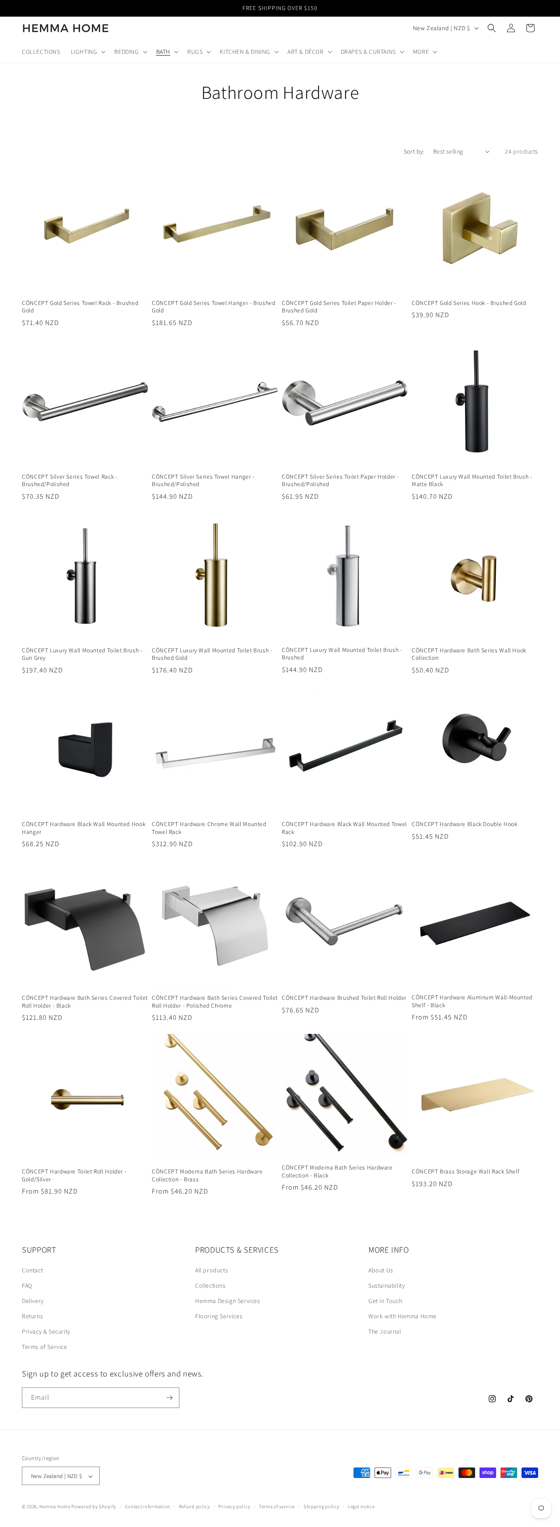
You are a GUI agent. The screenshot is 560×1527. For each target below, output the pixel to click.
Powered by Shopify (93, 1507)
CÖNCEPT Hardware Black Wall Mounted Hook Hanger (83, 828)
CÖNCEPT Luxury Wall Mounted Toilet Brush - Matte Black (472, 480)
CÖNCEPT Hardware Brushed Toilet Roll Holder (344, 998)
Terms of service (277, 1506)
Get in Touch (385, 1301)
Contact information (147, 1506)
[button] (87, 51)
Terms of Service (44, 1347)
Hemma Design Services (227, 1301)
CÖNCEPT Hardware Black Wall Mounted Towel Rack (344, 828)
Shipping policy (322, 1506)
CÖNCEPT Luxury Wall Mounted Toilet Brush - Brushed (342, 654)
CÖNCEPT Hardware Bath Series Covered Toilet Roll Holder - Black (85, 1001)
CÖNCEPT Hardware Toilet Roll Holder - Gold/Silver (74, 1175)
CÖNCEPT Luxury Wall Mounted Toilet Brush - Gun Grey (82, 654)
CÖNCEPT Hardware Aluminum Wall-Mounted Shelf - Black (472, 1001)
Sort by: (414, 151)
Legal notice (361, 1506)
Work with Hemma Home (402, 1316)
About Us (380, 1270)
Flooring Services (218, 1316)
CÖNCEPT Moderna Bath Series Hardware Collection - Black (337, 1171)
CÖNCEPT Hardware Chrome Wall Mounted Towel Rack (209, 828)
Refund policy (194, 1506)
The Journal (384, 1331)
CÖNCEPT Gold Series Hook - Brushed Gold (469, 303)
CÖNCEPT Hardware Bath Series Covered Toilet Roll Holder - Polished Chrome (215, 1001)
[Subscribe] (169, 1397)
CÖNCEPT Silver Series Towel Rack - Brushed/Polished (69, 480)
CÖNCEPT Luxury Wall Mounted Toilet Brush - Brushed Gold (212, 654)
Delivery (33, 1301)
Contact (32, 1270)
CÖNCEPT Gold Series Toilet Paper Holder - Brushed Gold (339, 307)
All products (211, 1270)
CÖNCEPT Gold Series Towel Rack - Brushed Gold (80, 307)
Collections (210, 1285)
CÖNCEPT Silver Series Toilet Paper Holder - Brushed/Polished (340, 480)
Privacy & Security (46, 1331)
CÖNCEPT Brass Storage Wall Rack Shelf (465, 1171)
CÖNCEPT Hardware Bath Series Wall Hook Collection (469, 654)
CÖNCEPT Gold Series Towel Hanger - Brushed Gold (213, 307)
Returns (32, 1316)
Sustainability (386, 1285)
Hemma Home (54, 1507)
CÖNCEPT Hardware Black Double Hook (464, 824)
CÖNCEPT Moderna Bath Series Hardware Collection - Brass (207, 1175)
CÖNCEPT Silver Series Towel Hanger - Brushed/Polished (203, 480)
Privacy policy (234, 1506)
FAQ (27, 1285)
